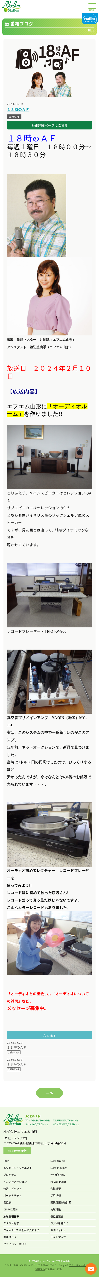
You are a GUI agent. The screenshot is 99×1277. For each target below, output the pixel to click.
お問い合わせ (58, 1230)
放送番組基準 (11, 1216)
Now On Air (57, 1160)
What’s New (57, 1174)
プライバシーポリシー (16, 1244)
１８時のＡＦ (17, 1047)
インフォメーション (15, 1181)
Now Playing (58, 1167)
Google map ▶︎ (17, 1150)
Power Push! (58, 1181)
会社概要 (55, 1188)
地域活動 (55, 1209)
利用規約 (40, 1269)
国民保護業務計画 (60, 1202)
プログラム (9, 1174)
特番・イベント (12, 1188)
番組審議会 (56, 1216)
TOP (6, 1160)
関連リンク (9, 1237)
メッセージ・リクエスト (17, 1167)
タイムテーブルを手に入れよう (21, 1230)
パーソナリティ (12, 1195)
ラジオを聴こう (59, 1223)
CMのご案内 (10, 1209)
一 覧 (49, 1093)
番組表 (7, 1202)
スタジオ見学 (11, 1223)
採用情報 (55, 1195)
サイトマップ (58, 1237)
